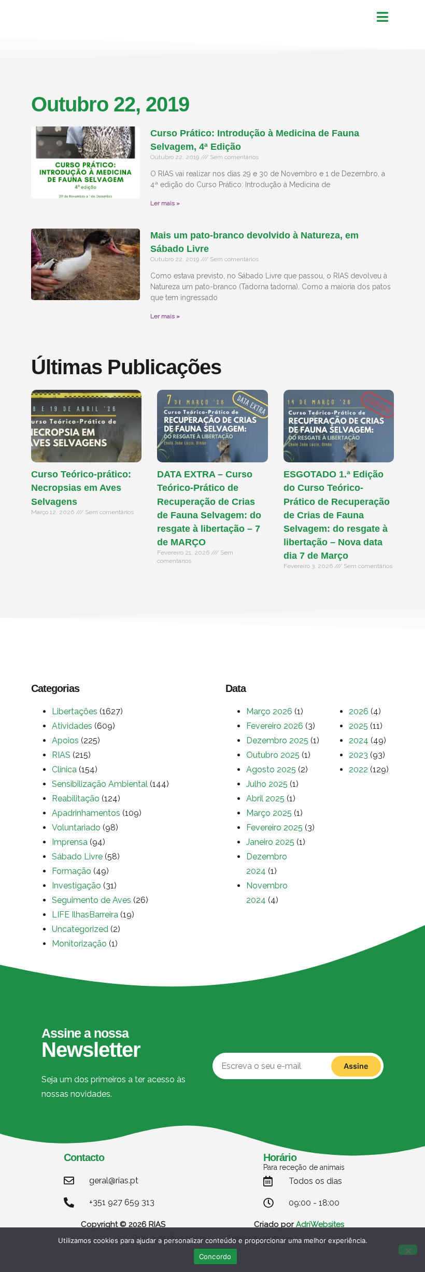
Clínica (64, 769)
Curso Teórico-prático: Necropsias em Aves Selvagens (81, 487)
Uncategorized (80, 929)
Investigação (76, 886)
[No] (408, 1250)
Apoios (65, 740)
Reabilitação (76, 798)
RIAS (61, 755)
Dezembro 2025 (277, 740)
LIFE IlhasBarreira (85, 915)
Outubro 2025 (273, 755)
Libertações (74, 711)
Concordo (215, 1256)
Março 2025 (269, 813)
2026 (359, 711)
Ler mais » (165, 203)
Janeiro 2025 (270, 842)
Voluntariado (76, 827)
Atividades (72, 726)
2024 (359, 740)
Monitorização (79, 944)
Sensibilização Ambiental (100, 784)
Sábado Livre (77, 856)
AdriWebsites (320, 1224)
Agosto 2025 (271, 769)
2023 (358, 755)
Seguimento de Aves (91, 900)
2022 (358, 769)
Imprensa (70, 842)
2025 (358, 726)
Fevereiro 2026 (274, 726)
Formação (71, 871)
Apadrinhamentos (86, 813)
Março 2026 (269, 711)
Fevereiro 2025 (274, 827)
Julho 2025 (267, 784)
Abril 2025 (265, 798)
